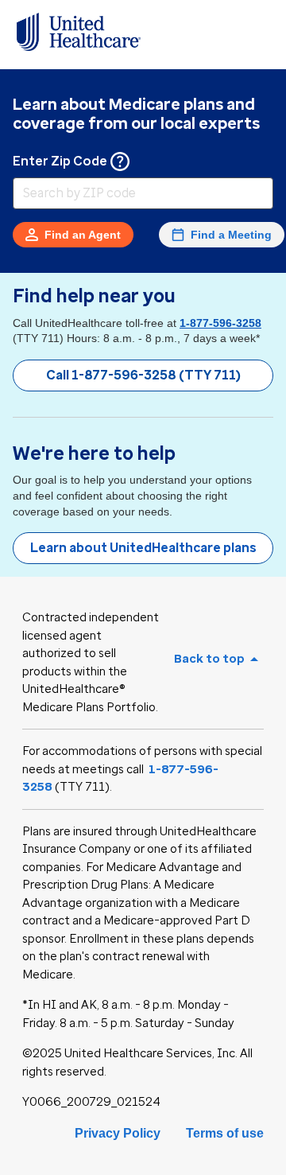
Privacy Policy (117, 1133)
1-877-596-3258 (220, 323)
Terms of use (225, 1133)
